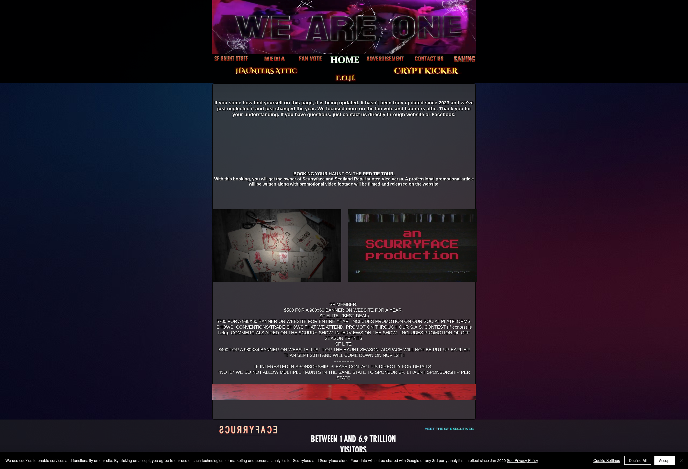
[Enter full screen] (334, 274)
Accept (665, 460)
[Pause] (219, 274)
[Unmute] (228, 274)
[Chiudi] (681, 460)
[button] (469, 48)
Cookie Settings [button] (606, 460)
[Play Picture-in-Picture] (324, 274)
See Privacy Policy (522, 460)
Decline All (638, 460)
